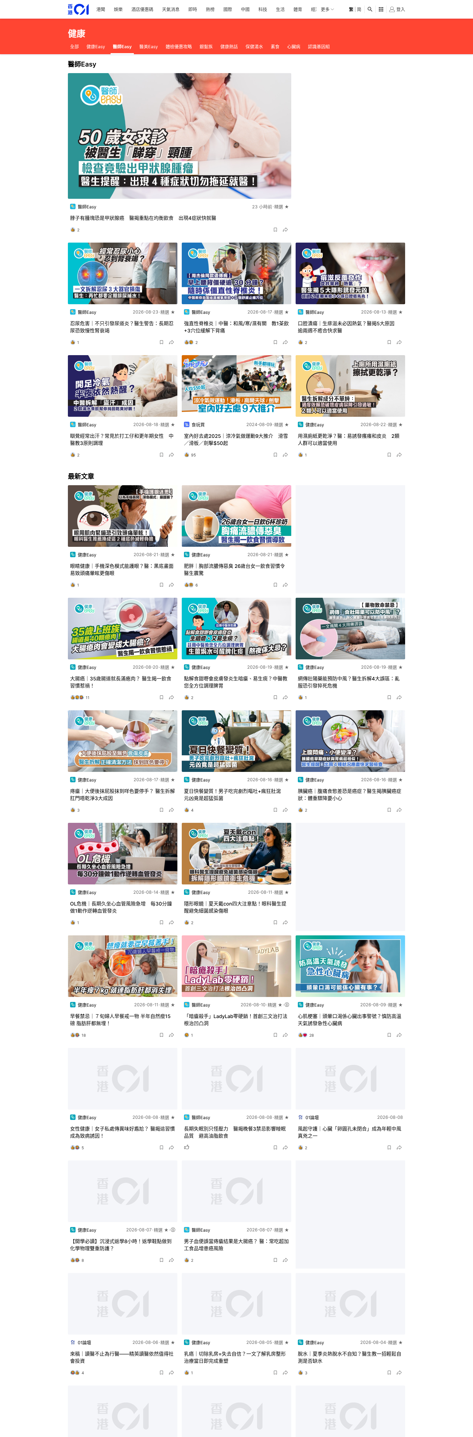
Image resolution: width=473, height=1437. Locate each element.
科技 (262, 9)
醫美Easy (148, 46)
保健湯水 (254, 46)
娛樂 (118, 9)
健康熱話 (229, 46)
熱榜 (210, 9)
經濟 (315, 9)
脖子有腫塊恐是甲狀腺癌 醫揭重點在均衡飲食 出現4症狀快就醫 (143, 218)
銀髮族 (206, 46)
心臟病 (293, 46)
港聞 (100, 9)
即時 (192, 9)
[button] (275, 230)
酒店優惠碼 (142, 9)
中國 (245, 9)
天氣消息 (171, 9)
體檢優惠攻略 (179, 46)
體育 (297, 9)
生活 (280, 9)
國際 (227, 9)
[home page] (78, 9)
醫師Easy (122, 46)
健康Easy (95, 46)
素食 (275, 46)
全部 (74, 46)
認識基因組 (319, 46)
